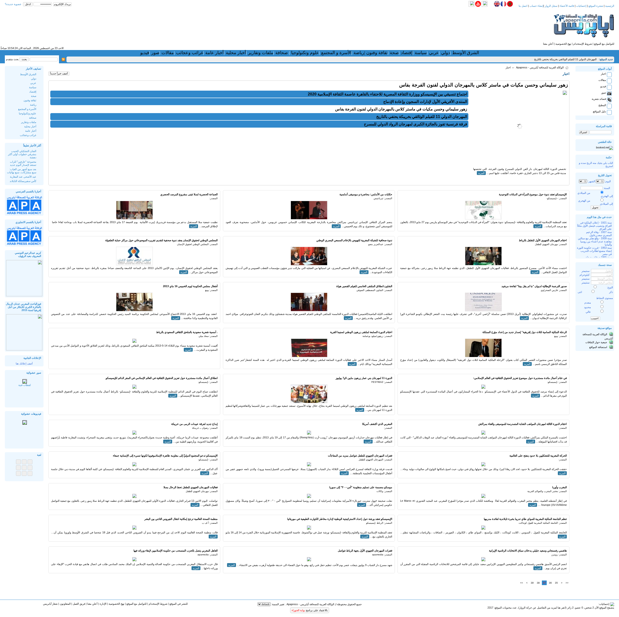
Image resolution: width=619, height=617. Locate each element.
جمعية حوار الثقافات (596, 342)
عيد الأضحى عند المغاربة (23, 176)
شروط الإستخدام (582, 43)
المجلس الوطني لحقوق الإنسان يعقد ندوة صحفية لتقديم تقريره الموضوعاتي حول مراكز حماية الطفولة (161, 240)
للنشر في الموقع (178, 603)
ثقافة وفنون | (376, 52)
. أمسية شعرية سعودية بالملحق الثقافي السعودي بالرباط (187, 332)
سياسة (421, 52)
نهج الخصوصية (563, 43)
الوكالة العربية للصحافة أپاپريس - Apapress (539, 67)
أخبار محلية (236, 52)
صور (154, 52)
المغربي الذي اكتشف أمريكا (377, 423)
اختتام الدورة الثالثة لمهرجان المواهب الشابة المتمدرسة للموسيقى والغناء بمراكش (522, 423)
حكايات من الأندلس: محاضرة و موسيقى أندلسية (365, 194)
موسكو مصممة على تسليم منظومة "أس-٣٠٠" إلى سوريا (360, 487)
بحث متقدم (12, 59)
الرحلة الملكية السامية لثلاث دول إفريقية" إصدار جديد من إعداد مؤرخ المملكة (524, 332)
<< (567, 582)
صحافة (281, 52)
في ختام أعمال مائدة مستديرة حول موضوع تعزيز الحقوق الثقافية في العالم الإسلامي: (520, 378)
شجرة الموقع (596, 5)
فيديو (144, 52)
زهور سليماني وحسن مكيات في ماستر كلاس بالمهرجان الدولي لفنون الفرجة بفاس (483, 84)
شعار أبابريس (50, 603)
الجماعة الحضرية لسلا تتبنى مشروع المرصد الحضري (189, 194)
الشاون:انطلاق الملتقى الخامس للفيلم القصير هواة (364, 286)
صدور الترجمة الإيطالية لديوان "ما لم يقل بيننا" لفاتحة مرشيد (534, 286)
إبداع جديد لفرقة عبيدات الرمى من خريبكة (194, 423)
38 (538, 582)
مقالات (167, 52)
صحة (394, 52)
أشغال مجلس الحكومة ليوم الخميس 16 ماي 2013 (190, 286)
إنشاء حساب (536, 5)
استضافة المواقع (598, 347)
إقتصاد (407, 52)
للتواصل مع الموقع (604, 43)
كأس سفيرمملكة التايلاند (23, 181)
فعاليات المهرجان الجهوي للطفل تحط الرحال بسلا (190, 487)
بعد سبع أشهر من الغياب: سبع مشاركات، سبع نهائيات (21, 171)
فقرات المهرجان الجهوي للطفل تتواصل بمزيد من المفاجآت (360, 455)
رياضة (358, 52)
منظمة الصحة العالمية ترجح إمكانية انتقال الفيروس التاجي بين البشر (181, 518)
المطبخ (602, 105)
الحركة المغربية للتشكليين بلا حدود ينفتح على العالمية (538, 455)
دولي (445, 52)
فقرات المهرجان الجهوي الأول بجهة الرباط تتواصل (365, 550)
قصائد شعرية (599, 98)
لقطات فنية (24, 385)
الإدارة (103, 603)
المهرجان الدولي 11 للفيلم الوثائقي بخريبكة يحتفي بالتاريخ (565, 59)
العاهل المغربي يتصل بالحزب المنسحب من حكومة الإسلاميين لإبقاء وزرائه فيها (175, 550)
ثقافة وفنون (29, 100)
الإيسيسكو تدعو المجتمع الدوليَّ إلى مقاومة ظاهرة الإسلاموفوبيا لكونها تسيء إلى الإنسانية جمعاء (165, 455)
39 (532, 582)
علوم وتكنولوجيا (305, 52)
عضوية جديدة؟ (13, 4)
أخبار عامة (214, 52)
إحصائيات (581, 5)
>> (521, 582)
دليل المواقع (599, 111)
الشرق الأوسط (465, 52)
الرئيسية (609, 5)
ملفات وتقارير (260, 52)
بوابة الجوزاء (298, 610)
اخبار (603, 73)
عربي (433, 52)
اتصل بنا (523, 5)
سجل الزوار (551, 5)
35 (556, 582)
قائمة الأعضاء (567, 5)
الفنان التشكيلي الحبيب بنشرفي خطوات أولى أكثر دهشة (22, 154)
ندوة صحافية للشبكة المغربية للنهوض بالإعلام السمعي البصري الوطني (354, 240)
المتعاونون (65, 603)
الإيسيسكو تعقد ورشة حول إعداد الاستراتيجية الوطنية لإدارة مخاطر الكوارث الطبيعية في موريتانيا (339, 518)
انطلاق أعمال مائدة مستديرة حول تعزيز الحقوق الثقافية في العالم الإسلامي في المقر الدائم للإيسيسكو (162, 378)
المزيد (481, 173)
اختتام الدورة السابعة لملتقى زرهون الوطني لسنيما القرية (361, 332)
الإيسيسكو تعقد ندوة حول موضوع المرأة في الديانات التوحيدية (533, 194)
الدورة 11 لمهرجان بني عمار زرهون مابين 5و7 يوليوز (364, 378)
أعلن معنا (548, 43)
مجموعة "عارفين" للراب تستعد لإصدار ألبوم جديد (23, 163)
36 (550, 582)
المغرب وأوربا (559, 487)
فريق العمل (79, 603)
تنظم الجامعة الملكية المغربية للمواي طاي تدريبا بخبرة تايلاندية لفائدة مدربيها (525, 518)
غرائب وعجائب (189, 52)
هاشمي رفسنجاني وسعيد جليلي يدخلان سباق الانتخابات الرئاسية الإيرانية (528, 550)
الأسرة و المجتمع (336, 52)
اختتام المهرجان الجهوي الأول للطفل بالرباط (543, 240)
